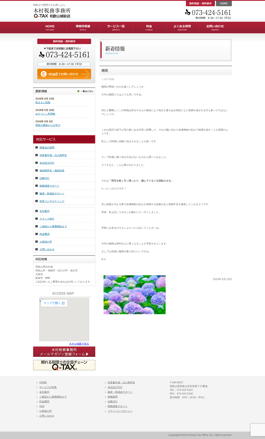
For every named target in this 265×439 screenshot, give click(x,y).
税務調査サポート (49, 185)
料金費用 (44, 234)
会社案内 (44, 211)
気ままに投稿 (42, 102)
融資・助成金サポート (52, 193)
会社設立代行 (47, 162)
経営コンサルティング (52, 201)
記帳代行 (44, 178)
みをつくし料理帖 (45, 113)
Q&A (42, 406)
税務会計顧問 (47, 147)
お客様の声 (46, 241)
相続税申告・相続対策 (52, 170)
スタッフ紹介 (47, 218)
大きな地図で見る (79, 343)
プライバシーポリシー (120, 411)
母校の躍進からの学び (47, 125)
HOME (43, 382)
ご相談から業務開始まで (53, 226)
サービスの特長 (48, 387)
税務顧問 (113, 396)
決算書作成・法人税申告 (53, 155)
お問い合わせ (47, 249)
